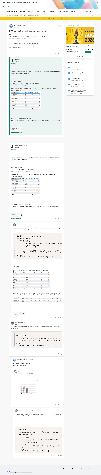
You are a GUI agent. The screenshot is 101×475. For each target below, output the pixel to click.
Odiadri (80, 93)
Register (87, 11)
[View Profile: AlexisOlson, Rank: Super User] (14, 224)
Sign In (91, 11)
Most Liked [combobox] (61, 141)
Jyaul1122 (79, 69)
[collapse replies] (8, 145)
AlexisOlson (19, 224)
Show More (18, 459)
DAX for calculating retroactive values (80, 72)
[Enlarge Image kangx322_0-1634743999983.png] (24, 45)
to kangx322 (32, 410)
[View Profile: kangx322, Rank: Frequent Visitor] (11, 26)
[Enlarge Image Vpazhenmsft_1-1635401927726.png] (26, 100)
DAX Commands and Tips (33, 15)
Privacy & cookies (76, 468)
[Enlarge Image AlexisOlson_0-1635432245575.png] (37, 286)
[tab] (79, 56)
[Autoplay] (77, 56)
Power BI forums (23, 15)
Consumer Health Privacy (26, 472)
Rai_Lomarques (82, 74)
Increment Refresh (76, 67)
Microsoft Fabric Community (12, 15)
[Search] (82, 11)
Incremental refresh (76, 78)
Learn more (65, 19)
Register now (5, 6)
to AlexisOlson (32, 359)
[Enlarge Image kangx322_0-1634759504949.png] (27, 384)
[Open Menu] (93, 15)
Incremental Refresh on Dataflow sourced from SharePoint (79, 90)
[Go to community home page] (16, 11)
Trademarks (91, 468)
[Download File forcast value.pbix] (21, 128)
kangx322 (16, 25)
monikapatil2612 (82, 80)
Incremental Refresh (76, 84)
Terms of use (84, 468)
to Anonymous (30, 224)
